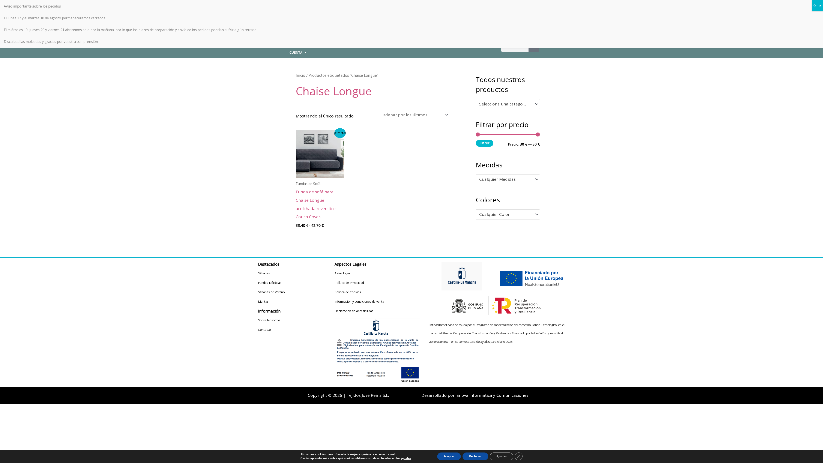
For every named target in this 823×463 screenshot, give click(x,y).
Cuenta (296, 52)
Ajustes (501, 456)
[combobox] (508, 104)
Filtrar (485, 143)
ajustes (406, 458)
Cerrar (817, 5)
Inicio (300, 75)
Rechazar (475, 456)
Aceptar (449, 456)
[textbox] (505, 104)
